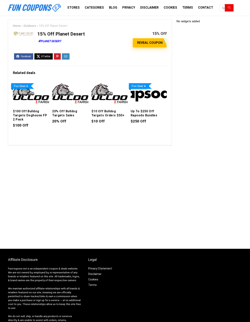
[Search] (229, 8)
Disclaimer (149, 7)
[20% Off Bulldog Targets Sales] (70, 84)
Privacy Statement (100, 268)
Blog (113, 7)
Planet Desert (51, 41)
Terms (187, 7)
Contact (205, 7)
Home (17, 26)
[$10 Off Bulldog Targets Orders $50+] (109, 84)
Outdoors (30, 26)
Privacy (128, 7)
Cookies (170, 7)
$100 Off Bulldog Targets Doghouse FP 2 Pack (30, 115)
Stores (73, 7)
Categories (94, 7)
